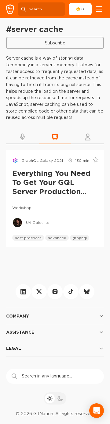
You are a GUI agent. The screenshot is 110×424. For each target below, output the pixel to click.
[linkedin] (23, 291)
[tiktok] (71, 291)
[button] (22, 137)
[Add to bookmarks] (93, 160)
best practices (28, 238)
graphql (79, 238)
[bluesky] (86, 291)
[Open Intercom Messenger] (96, 410)
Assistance (20, 332)
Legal (13, 348)
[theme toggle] (55, 398)
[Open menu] (99, 9)
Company (17, 316)
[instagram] (55, 291)
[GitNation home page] (10, 9)
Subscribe (55, 42)
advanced (57, 238)
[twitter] (39, 291)
